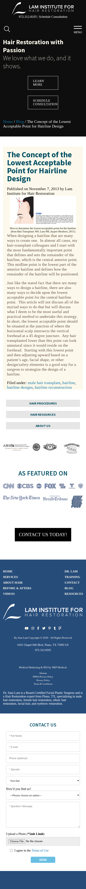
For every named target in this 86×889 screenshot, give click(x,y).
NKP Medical (59, 667)
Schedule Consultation (53, 16)
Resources (74, 593)
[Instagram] (32, 628)
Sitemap (43, 673)
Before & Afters (17, 588)
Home (8, 121)
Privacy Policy (43, 680)
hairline (68, 382)
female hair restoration (37, 700)
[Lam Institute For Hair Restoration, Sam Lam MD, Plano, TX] (43, 8)
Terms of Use (40, 850)
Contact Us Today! (43, 534)
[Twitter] (43, 628)
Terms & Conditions (43, 684)
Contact (72, 582)
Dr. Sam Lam (11, 692)
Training (72, 577)
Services (10, 577)
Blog (20, 121)
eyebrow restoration (49, 703)
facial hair (24, 703)
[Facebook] (38, 628)
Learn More (38, 82)
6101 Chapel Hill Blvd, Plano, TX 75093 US (43, 644)
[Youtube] (26, 628)
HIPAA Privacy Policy (43, 676)
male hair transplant (44, 382)
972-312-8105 (28, 16)
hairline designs (20, 387)
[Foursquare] (60, 628)
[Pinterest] (49, 628)
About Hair (13, 582)
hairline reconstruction (53, 387)
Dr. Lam (71, 571)
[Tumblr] (55, 628)
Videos (9, 593)
